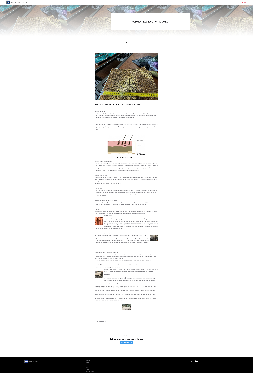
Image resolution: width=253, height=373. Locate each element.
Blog (87, 367)
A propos (88, 362)
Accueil (88, 360)
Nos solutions (89, 364)
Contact (88, 369)
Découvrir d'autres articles (126, 342)
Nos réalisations (90, 365)
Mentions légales (90, 371)
